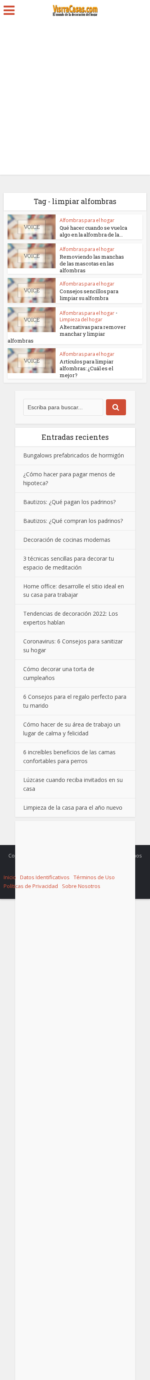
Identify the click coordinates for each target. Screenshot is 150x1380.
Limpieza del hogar (81, 319)
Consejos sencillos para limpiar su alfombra (89, 295)
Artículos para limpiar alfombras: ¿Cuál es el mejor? (87, 368)
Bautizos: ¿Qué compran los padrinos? (73, 521)
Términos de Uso (94, 877)
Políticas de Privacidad (31, 886)
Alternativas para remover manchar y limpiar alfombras (67, 333)
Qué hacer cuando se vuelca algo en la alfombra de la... (93, 231)
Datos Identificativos (45, 877)
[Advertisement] (75, 99)
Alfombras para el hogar (87, 220)
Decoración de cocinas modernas (66, 539)
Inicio (10, 877)
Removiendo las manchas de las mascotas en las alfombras (92, 263)
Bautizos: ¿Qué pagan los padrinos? (69, 502)
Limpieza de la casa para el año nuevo (72, 807)
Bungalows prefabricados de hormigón (73, 455)
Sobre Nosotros (81, 886)
